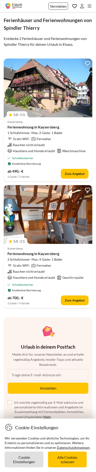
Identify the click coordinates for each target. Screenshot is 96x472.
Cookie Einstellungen (24, 459)
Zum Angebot (75, 174)
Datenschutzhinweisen (73, 447)
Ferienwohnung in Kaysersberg (33, 127)
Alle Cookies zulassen (67, 459)
